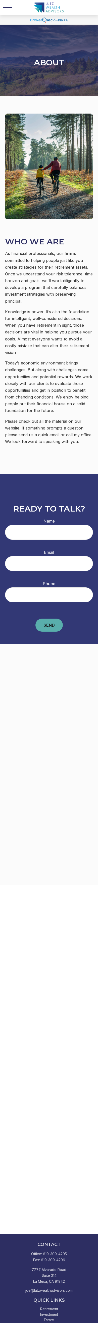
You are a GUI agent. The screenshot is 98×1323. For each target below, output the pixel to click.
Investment (49, 1314)
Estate (49, 1320)
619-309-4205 (55, 1254)
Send (49, 625)
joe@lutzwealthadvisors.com (49, 1290)
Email (49, 552)
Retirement (49, 1309)
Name (49, 521)
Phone (49, 583)
